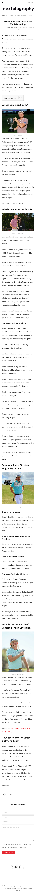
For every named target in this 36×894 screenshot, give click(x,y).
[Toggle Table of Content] (19, 97)
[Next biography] (18, 9)
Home (3, 15)
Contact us (8, 888)
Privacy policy (22, 888)
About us (31, 886)
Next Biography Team (10, 28)
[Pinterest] (10, 794)
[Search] (26, 2)
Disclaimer (15, 888)
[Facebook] (3, 794)
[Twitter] (6, 794)
